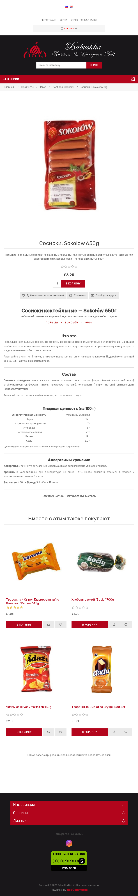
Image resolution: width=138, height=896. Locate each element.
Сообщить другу (106, 295)
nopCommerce (77, 890)
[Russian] (67, 6)
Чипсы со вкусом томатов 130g (28, 707)
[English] (71, 6)
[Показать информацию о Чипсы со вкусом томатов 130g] (36, 669)
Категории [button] (11, 79)
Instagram (69, 843)
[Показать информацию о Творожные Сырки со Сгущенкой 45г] (102, 669)
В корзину (73, 283)
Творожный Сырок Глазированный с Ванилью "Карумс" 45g (32, 601)
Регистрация (48, 20)
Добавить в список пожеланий (45, 295)
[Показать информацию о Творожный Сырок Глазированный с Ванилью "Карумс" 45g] (36, 562)
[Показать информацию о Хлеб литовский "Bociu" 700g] (102, 562)
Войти (63, 20)
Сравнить (80, 295)
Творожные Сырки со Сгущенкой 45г (98, 707)
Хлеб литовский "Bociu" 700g (93, 599)
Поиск (94, 65)
